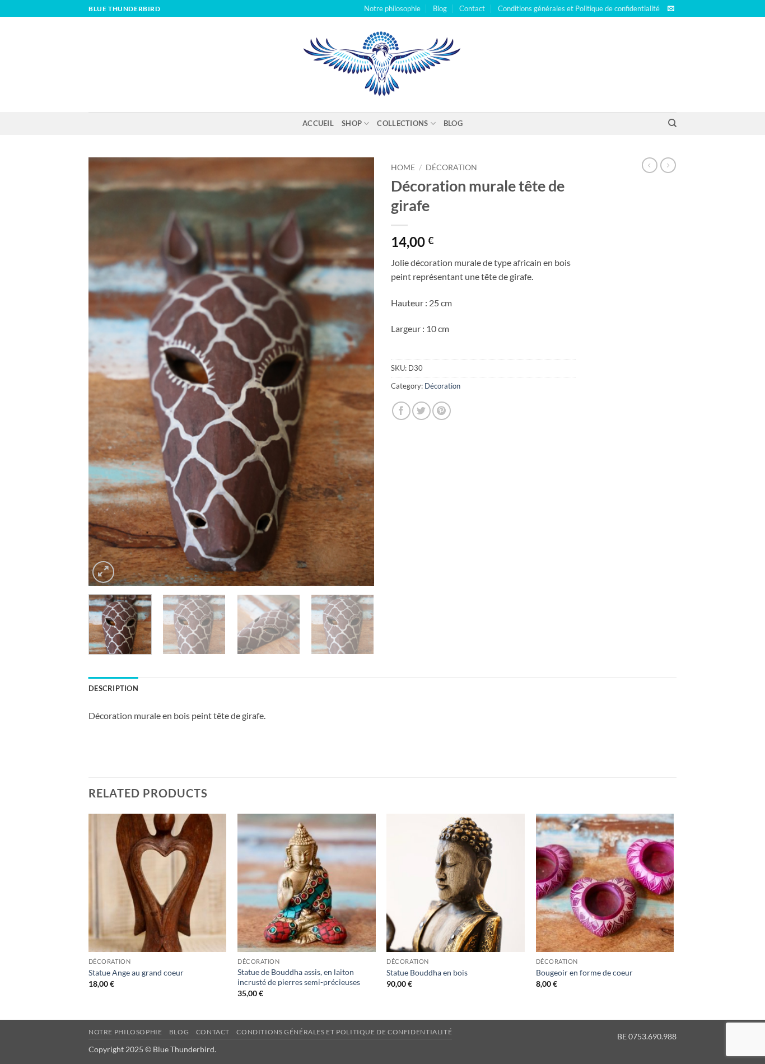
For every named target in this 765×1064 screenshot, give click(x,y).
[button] (103, 572)
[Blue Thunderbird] (382, 64)
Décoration (451, 167)
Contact (472, 8)
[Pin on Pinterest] (441, 411)
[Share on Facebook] (401, 411)
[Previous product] (668, 165)
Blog (440, 8)
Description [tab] (113, 688)
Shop (352, 123)
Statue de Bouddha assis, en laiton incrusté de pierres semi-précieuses (298, 977)
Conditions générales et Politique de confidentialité (579, 8)
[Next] (354, 371)
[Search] (672, 123)
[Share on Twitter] (421, 411)
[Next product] (649, 165)
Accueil (318, 123)
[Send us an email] (671, 9)
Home (403, 167)
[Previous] (108, 371)
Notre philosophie (392, 8)
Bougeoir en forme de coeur (584, 972)
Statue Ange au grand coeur (136, 972)
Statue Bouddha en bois (427, 972)
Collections (402, 123)
